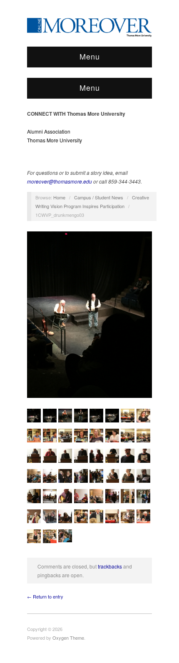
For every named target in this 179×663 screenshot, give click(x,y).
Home (59, 197)
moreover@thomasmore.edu (59, 181)
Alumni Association (48, 131)
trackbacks (110, 566)
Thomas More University (54, 140)
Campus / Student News (98, 197)
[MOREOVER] (89, 25)
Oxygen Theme (68, 637)
